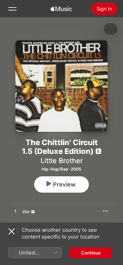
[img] (61, 9)
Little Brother (62, 161)
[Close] (12, 231)
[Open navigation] (12, 8)
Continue (91, 252)
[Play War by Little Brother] (15, 212)
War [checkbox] (26, 211)
